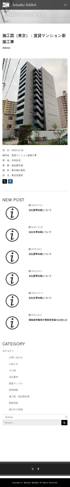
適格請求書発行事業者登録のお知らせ (48, 320)
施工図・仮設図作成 (19, 396)
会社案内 (13, 377)
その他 (12, 370)
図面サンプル (16, 383)
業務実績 (6, 48)
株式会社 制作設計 (31, 482)
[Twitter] (32, 468)
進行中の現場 (16, 409)
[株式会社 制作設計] (19, 5)
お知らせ (13, 364)
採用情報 (13, 390)
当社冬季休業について (40, 232)
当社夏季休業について (40, 210)
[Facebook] (37, 468)
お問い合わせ (16, 357)
